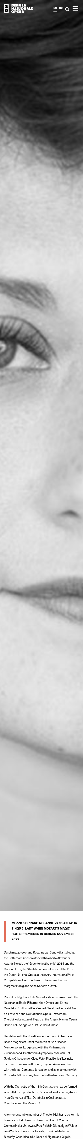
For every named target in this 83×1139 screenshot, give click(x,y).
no (61, 8)
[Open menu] (75, 8)
